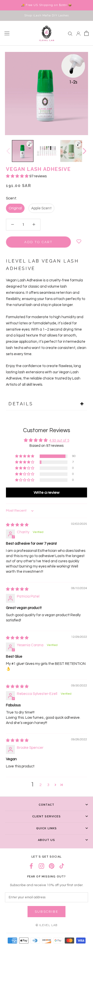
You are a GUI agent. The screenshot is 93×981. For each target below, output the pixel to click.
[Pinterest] (51, 866)
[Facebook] (31, 866)
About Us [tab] (46, 840)
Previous (8, 151)
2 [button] (40, 785)
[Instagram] (41, 866)
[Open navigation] (6, 33)
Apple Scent (41, 208)
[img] (17, 525)
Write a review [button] (47, 492)
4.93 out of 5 (59, 440)
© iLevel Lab (46, 925)
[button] (17, 176)
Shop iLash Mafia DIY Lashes (46, 15)
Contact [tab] (46, 804)
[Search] (70, 33)
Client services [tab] (46, 816)
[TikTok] (61, 866)
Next (84, 151)
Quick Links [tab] (46, 828)
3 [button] (48, 785)
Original (15, 208)
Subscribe (46, 911)
